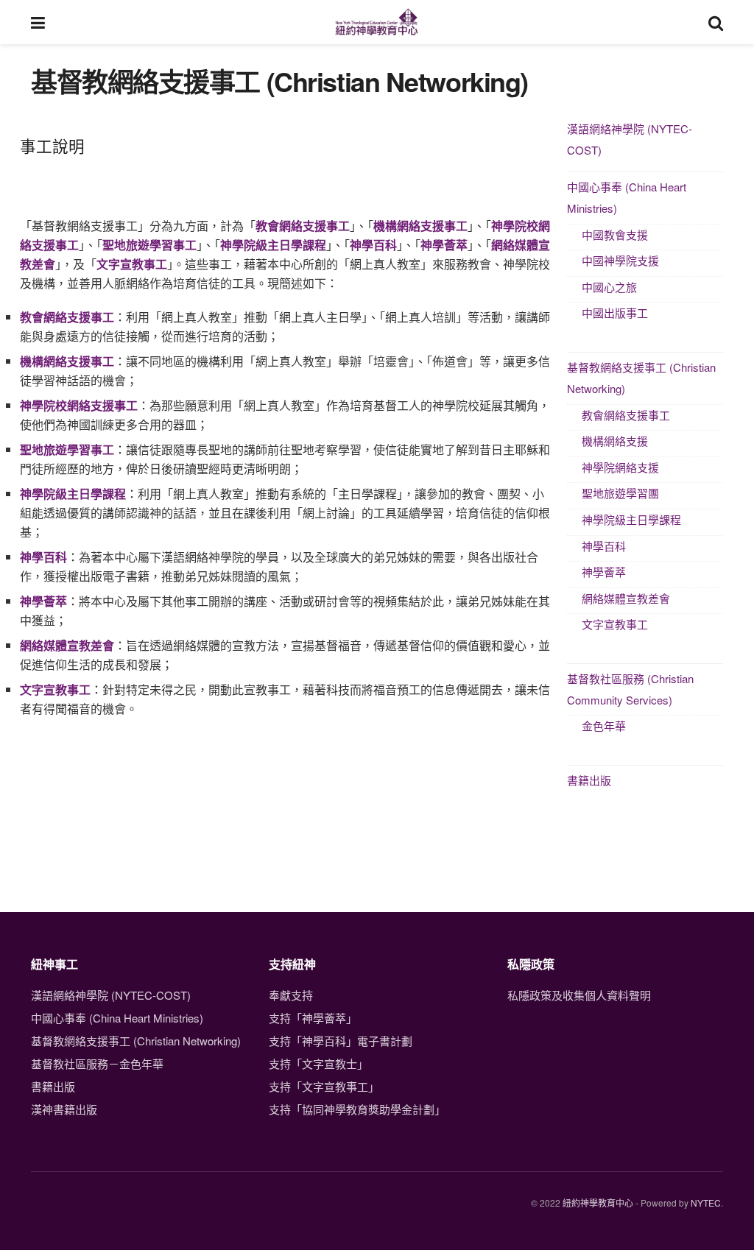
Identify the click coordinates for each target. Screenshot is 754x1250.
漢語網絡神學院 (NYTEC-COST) (629, 139)
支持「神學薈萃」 (313, 1017)
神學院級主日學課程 (631, 519)
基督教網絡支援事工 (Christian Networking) (641, 377)
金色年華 (604, 725)
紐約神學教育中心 (598, 1202)
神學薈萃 (604, 571)
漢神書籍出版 (64, 1109)
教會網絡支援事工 (626, 415)
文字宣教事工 (615, 624)
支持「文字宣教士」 (318, 1063)
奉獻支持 (291, 995)
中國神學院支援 (620, 260)
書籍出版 (589, 780)
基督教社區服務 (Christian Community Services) (630, 689)
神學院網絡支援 (620, 467)
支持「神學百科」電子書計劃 (340, 1040)
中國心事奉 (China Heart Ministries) (626, 197)
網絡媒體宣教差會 (67, 645)
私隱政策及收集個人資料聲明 (579, 995)
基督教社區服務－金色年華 (97, 1063)
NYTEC (706, 1202)
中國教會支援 (615, 234)
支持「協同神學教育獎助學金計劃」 (357, 1109)
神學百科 (604, 546)
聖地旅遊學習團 (620, 493)
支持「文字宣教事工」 (324, 1086)
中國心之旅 (609, 286)
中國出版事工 (615, 312)
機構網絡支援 (615, 440)
